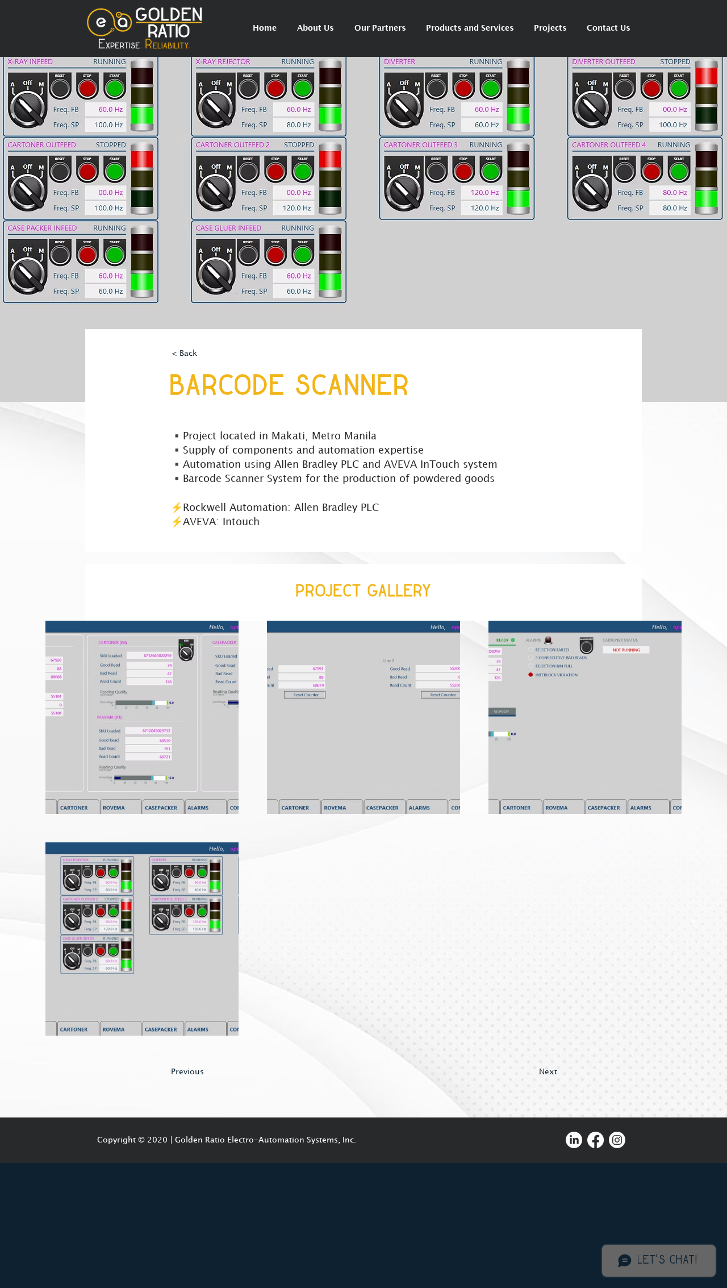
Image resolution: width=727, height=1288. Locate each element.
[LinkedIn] (574, 1140)
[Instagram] (617, 1140)
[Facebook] (595, 1140)
